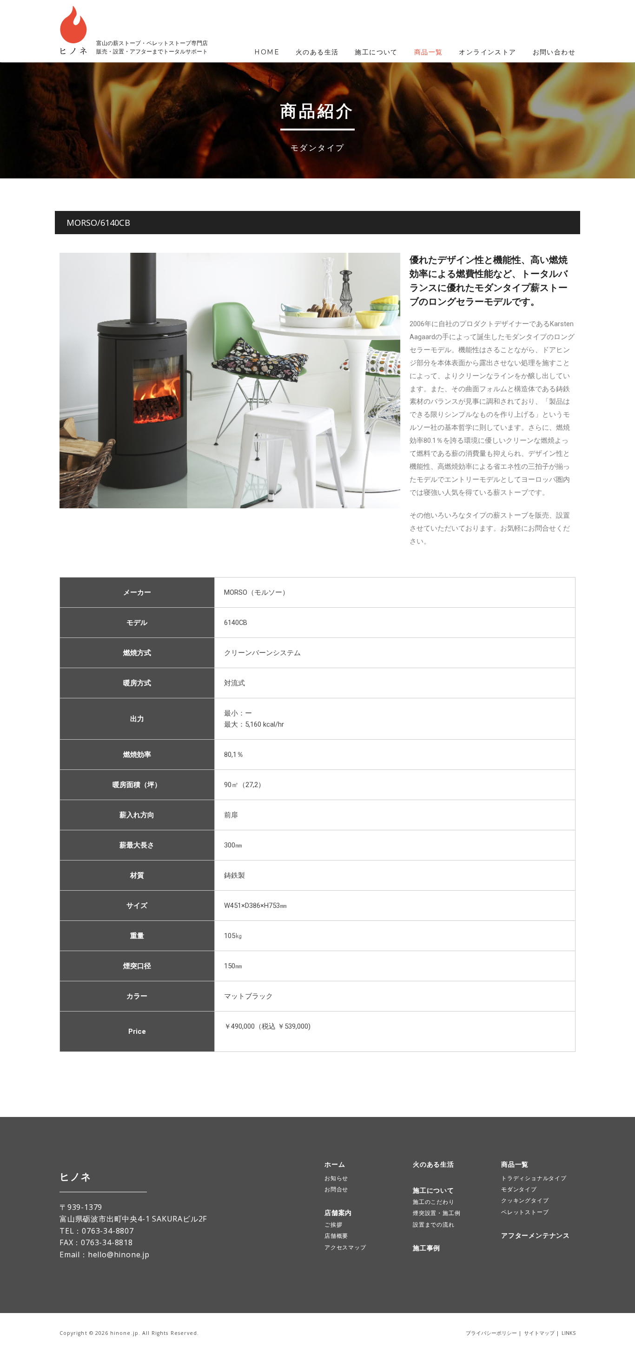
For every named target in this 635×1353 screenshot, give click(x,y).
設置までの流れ (434, 1224)
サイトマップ (539, 1333)
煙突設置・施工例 (436, 1213)
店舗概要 (336, 1236)
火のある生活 (317, 52)
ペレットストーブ (525, 1212)
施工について (376, 52)
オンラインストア (487, 52)
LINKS (568, 1333)
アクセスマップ (345, 1247)
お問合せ (336, 1189)
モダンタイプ (519, 1189)
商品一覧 (428, 52)
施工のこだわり (434, 1202)
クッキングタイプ (525, 1200)
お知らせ (336, 1178)
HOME (266, 52)
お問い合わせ (554, 52)
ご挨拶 (333, 1224)
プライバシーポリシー (491, 1333)
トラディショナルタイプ (534, 1178)
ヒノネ (75, 1176)
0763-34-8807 (108, 1231)
